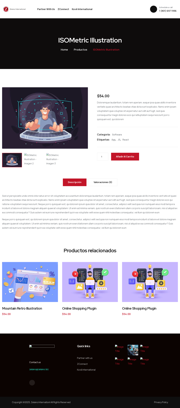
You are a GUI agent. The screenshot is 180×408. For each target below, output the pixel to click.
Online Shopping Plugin (79, 308)
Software (117, 134)
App (113, 139)
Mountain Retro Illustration (22, 308)
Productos (80, 49)
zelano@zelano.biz (39, 369)
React (125, 139)
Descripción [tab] (74, 182)
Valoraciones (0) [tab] (103, 182)
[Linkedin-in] (32, 382)
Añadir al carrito (125, 156)
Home (64, 49)
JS (119, 139)
